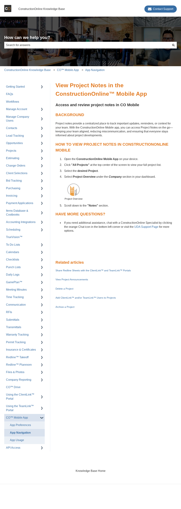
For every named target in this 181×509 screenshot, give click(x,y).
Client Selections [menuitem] (16, 173)
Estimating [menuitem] (12, 158)
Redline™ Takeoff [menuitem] (17, 357)
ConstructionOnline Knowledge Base (41, 8)
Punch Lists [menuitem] (13, 267)
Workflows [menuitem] (12, 101)
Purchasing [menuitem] (13, 188)
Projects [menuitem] (11, 150)
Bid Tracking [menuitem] (14, 180)
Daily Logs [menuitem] (12, 274)
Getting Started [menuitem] (15, 86)
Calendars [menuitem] (12, 252)
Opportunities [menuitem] (14, 143)
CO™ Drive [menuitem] (13, 387)
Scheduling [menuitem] (13, 229)
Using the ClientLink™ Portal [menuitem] (20, 396)
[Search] (173, 45)
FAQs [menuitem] (9, 94)
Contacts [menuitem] (11, 128)
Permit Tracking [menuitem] (16, 342)
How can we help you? (27, 37)
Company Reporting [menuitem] (18, 379)
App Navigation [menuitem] (20, 432)
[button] (42, 87)
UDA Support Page (146, 226)
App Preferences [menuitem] (20, 425)
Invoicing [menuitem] (11, 195)
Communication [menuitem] (16, 304)
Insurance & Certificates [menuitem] (21, 349)
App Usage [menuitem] (17, 440)
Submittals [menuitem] (12, 319)
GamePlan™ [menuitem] (14, 282)
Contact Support (163, 8)
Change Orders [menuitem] (15, 165)
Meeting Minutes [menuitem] (16, 289)
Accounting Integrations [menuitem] (21, 222)
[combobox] (87, 45)
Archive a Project (65, 306)
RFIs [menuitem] (9, 312)
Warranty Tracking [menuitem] (17, 334)
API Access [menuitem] (13, 447)
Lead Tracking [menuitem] (15, 135)
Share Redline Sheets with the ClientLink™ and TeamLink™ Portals (93, 270)
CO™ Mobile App (68, 70)
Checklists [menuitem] (12, 259)
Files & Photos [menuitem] (15, 372)
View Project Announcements (72, 279)
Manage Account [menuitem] (16, 109)
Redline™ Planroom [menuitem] (19, 364)
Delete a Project (64, 288)
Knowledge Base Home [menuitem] (91, 470)
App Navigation (95, 70)
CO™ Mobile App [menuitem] (17, 417)
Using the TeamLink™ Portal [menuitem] (20, 408)
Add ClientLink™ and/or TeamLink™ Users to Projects (86, 297)
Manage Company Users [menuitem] (17, 118)
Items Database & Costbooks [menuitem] (17, 212)
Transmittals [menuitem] (13, 327)
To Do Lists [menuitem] (13, 244)
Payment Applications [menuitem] (19, 203)
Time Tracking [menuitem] (15, 297)
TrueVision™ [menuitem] (14, 237)
